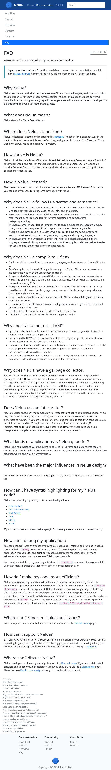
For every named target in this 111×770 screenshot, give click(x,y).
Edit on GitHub (98, 52)
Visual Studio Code (19, 509)
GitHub (60, 5)
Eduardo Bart (65, 767)
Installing (10, 13)
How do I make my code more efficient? (19, 722)
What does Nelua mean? (12, 682)
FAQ (7, 42)
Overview (10, 25)
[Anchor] (28, 88)
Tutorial (9, 19)
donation (92, 646)
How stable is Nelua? (11, 688)
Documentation (44, 5)
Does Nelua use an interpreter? (15, 707)
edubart (58, 136)
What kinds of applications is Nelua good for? (21, 710)
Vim (11, 516)
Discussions (88, 666)
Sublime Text (16, 506)
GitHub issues (82, 623)
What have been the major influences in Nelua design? (24, 713)
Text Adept (14, 513)
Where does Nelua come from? (15, 685)
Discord (48, 742)
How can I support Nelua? (13, 728)
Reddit (47, 745)
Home (30, 5)
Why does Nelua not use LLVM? (15, 701)
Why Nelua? (7, 679)
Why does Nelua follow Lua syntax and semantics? (23, 694)
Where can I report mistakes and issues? (19, 725)
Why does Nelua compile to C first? (17, 697)
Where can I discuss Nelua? (14, 731)
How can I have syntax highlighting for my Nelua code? (25, 716)
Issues (73, 742)
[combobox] (86, 5)
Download (24, 742)
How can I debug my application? (16, 719)
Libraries (9, 30)
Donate (74, 745)
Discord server (22, 73)
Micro (12, 520)
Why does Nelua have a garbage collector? (20, 704)
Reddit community (30, 670)
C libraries (10, 36)
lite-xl (11, 523)
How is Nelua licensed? (12, 691)
